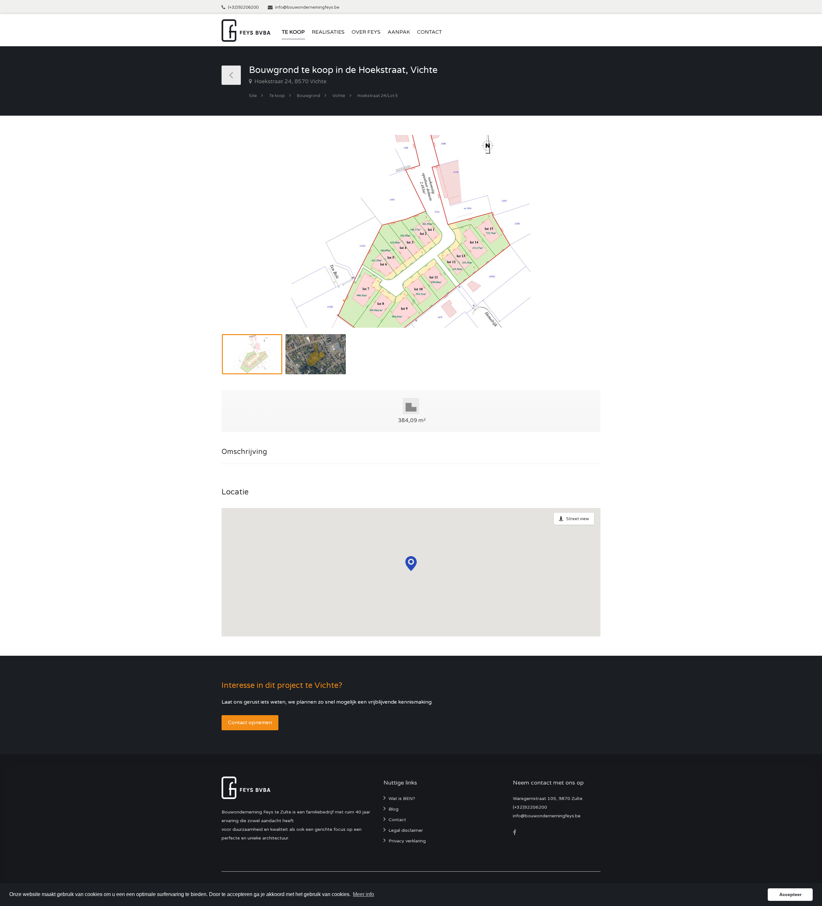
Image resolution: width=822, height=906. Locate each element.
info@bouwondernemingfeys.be (307, 7)
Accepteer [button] (790, 894)
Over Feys (366, 32)
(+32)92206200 (243, 7)
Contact (429, 32)
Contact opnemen (250, 722)
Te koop (293, 32)
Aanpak (399, 32)
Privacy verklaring (407, 841)
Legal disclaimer (406, 830)
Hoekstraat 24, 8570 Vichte (290, 81)
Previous (240, 239)
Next (582, 239)
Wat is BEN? (402, 798)
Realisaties (328, 32)
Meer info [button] (363, 894)
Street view (577, 518)
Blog (393, 809)
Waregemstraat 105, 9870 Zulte (547, 798)
